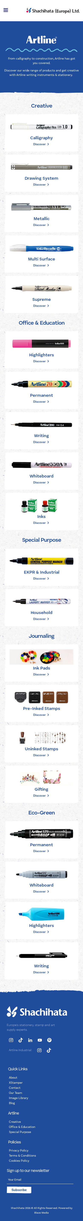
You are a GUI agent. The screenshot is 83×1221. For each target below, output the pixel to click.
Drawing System (41, 178)
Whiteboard (41, 476)
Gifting (41, 789)
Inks (41, 517)
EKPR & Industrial (41, 572)
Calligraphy (41, 138)
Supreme (41, 300)
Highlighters (41, 355)
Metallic (42, 219)
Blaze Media (41, 1213)
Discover (39, 144)
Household (41, 613)
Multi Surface (41, 259)
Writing (41, 436)
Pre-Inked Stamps (41, 709)
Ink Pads (41, 668)
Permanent (41, 396)
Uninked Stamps (41, 749)
